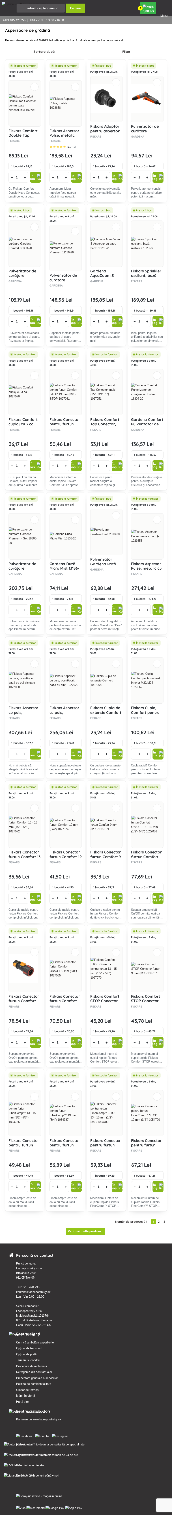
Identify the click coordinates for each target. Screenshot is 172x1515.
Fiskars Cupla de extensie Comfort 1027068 (105, 712)
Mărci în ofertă (25, 1395)
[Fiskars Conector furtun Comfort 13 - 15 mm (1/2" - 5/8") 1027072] (25, 825)
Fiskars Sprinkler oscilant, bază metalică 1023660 (146, 275)
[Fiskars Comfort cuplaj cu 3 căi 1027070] (25, 392)
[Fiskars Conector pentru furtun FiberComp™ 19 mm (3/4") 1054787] (66, 1113)
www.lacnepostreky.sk (47, 1419)
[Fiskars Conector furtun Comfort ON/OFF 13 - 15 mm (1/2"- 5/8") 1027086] (147, 825)
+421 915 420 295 (27, 1287)
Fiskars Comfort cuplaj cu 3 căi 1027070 (23, 424)
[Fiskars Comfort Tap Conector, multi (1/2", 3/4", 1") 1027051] (106, 392)
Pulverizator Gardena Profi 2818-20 (103, 564)
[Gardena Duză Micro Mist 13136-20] (66, 536)
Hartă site (22, 1401)
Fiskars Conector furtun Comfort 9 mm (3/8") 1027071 (105, 859)
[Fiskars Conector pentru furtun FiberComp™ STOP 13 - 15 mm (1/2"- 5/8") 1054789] (106, 1113)
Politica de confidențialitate (33, 1384)
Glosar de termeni (27, 1390)
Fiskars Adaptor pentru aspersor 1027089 (104, 131)
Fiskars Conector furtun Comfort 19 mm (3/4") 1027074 (65, 859)
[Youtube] (43, 1435)
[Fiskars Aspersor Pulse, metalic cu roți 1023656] (147, 536)
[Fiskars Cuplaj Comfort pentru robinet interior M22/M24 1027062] (147, 681)
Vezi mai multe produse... (85, 1231)
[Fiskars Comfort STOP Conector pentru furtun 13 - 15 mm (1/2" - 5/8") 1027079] (106, 969)
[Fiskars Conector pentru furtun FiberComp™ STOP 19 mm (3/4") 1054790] (147, 1113)
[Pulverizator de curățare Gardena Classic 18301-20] (147, 99)
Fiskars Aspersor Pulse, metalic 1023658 (64, 135)
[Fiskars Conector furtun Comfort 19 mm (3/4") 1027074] (66, 825)
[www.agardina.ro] (25, 1435)
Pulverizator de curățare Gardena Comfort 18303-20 (25, 278)
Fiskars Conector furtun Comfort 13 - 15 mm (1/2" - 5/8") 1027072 (25, 859)
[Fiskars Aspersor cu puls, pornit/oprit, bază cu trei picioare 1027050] (25, 681)
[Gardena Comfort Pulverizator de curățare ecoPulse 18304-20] (147, 392)
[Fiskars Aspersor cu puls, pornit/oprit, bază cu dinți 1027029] (66, 680)
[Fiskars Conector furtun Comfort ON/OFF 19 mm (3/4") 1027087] (25, 969)
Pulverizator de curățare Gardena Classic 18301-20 (145, 133)
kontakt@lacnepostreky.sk (33, 1292)
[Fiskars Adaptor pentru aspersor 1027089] (106, 99)
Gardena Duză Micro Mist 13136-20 (64, 568)
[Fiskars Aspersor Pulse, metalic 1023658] (66, 103)
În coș (32, 177)
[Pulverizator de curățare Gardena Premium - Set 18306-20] (25, 536)
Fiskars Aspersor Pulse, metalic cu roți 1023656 (146, 568)
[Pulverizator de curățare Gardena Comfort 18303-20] (25, 243)
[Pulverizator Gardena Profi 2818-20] (106, 532)
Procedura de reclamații (31, 1366)
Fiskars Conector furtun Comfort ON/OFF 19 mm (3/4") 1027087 (24, 1003)
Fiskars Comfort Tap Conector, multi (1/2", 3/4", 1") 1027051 (105, 426)
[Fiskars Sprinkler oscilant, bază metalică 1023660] (147, 243)
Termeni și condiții (28, 1360)
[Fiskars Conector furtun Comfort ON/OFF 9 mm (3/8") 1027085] (66, 969)
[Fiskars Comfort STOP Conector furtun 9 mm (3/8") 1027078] (147, 969)
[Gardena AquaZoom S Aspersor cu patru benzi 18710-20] (106, 243)
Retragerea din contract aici (34, 1372)
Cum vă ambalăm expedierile (35, 1342)
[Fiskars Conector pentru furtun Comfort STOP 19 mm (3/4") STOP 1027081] (66, 392)
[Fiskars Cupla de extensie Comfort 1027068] (106, 680)
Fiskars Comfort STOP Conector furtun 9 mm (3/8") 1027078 (145, 1003)
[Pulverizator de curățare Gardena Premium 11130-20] (66, 248)
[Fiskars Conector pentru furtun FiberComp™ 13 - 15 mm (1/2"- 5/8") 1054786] (25, 1113)
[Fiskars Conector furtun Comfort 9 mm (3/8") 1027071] (106, 825)
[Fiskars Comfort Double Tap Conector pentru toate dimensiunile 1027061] (25, 103)
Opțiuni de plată (26, 1354)
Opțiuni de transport (29, 1348)
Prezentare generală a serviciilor (37, 1378)
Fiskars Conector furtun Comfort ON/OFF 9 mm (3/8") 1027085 (64, 1003)
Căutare (75, 8)
